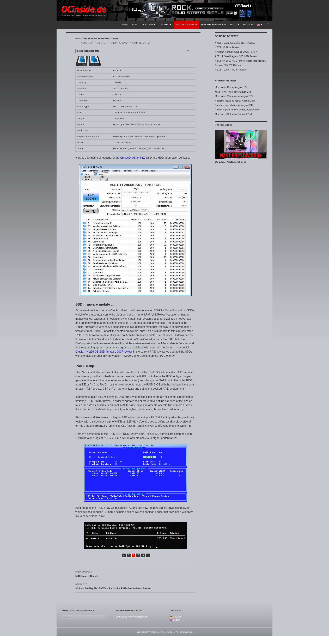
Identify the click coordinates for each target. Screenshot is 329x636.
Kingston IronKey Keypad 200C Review (236, 51)
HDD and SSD (105, 38)
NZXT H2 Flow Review (227, 47)
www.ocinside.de (167, 632)
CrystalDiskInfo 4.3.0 (132, 157)
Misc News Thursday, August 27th (233, 91)
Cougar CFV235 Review (228, 65)
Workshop (147, 24)
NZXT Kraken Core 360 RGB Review (235, 42)
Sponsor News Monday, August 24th (234, 105)
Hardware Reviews (185, 24)
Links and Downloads (212, 24)
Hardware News (225, 80)
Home (125, 24)
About (233, 24)
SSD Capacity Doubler (87, 573)
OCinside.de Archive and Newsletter (132, 617)
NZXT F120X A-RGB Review (230, 69)
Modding (164, 24)
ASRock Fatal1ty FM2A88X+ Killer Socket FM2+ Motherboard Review (113, 586)
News (134, 24)
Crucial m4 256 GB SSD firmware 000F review (103, 351)
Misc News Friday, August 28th (231, 87)
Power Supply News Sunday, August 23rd (237, 109)
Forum (246, 24)
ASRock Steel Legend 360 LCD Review (236, 56)
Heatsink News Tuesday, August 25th (235, 100)
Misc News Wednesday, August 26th (234, 96)
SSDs (115, 38)
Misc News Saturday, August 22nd (233, 114)
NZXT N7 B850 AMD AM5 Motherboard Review (240, 60)
